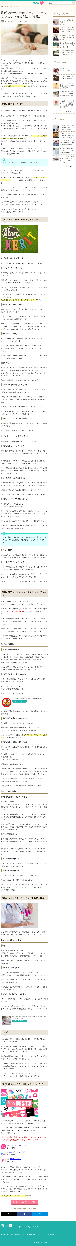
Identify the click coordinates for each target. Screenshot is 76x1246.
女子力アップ (8, 6)
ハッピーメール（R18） (18, 1152)
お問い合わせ (50, 1234)
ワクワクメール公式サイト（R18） (24, 1202)
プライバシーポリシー (28, 1234)
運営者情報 (10, 1234)
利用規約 (17, 1234)
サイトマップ (41, 1234)
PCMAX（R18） (15, 1159)
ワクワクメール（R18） (18, 1145)
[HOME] (2, 6)
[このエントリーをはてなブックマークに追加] (40, 1214)
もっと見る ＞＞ (69, 111)
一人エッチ (24, 21)
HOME (3, 1234)
